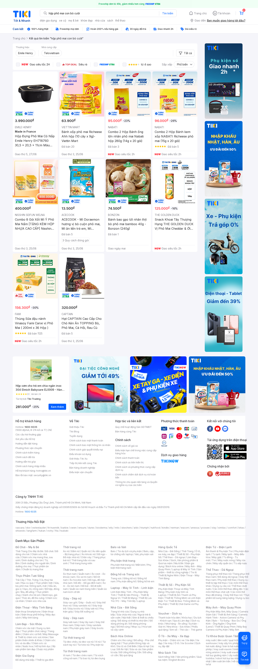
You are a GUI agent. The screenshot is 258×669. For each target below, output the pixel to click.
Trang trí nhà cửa (120, 611)
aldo (136, 527)
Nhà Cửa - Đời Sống (124, 607)
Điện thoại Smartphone (28, 611)
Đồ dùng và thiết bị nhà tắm (133, 620)
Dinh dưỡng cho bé (32, 560)
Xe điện (190, 640)
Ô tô (177, 643)
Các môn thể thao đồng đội (227, 589)
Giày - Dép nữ (72, 598)
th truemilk (53, 527)
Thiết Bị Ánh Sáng (227, 614)
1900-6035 (31, 427)
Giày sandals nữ (81, 605)
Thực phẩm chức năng (34, 631)
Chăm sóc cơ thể (32, 634)
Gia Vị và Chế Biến (127, 646)
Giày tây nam (87, 622)
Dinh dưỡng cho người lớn (35, 563)
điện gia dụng (48, 20)
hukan (42, 530)
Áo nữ (66, 551)
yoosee (205, 527)
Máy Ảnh (234, 629)
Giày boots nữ (75, 608)
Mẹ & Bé (178, 563)
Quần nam (84, 573)
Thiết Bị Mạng (129, 598)
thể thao (120, 20)
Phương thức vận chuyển (28, 448)
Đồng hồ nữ (130, 578)
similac (222, 527)
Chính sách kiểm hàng (27, 452)
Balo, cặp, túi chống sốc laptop (132, 553)
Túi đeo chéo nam (82, 655)
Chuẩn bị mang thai (32, 569)
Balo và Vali (118, 547)
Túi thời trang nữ (74, 637)
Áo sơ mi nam (84, 576)
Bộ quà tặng (126, 655)
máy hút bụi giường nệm (226, 654)
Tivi (214, 560)
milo (117, 527)
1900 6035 (30, 511)
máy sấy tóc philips (229, 643)
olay (214, 527)
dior (28, 527)
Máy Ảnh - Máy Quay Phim (223, 607)
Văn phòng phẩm (185, 656)
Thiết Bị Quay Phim (225, 626)
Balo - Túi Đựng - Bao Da (226, 620)
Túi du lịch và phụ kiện (129, 551)
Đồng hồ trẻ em (146, 581)
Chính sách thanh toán (127, 457)
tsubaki (64, 530)
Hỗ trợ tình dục (43, 646)
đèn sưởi (222, 640)
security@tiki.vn (42, 475)
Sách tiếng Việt (166, 656)
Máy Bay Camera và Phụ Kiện (226, 628)
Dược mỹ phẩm (45, 649)
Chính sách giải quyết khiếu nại (86, 449)
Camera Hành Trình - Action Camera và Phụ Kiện (226, 617)
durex (91, 527)
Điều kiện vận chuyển (80, 472)
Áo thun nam (70, 573)
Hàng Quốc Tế (167, 547)
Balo (113, 551)
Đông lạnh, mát (38, 586)
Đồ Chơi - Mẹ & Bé (27, 547)
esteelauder (39, 527)
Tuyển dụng (75, 436)
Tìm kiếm (167, 13)
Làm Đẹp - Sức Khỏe (28, 624)
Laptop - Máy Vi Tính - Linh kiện (132, 587)
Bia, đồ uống (27, 592)
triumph (145, 527)
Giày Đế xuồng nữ (84, 611)
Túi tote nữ (83, 644)
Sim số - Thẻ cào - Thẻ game (186, 629)
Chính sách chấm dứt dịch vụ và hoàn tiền (135, 476)
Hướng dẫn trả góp (25, 461)
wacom (185, 527)
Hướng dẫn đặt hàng (26, 443)
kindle (165, 527)
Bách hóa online (174, 566)
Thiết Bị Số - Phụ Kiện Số (174, 584)
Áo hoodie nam (78, 579)
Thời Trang (187, 551)
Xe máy (168, 643)
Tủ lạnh (216, 554)
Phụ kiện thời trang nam (131, 566)
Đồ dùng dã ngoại (227, 576)
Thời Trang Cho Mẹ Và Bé (29, 551)
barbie (64, 527)
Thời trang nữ (72, 547)
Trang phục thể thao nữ (218, 573)
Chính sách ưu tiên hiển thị (129, 462)
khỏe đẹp (87, 20)
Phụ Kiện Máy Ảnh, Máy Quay (222, 611)
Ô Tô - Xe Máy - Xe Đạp (173, 636)
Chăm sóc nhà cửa (36, 601)
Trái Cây (20, 579)
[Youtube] (218, 429)
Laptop (141, 601)
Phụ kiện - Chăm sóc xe (171, 640)
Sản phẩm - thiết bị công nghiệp (180, 571)
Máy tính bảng (30, 617)
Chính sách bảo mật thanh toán (86, 440)
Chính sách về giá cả (126, 445)
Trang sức (116, 578)
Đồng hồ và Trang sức (125, 574)
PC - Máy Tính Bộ (125, 601)
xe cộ (62, 20)
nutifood (155, 527)
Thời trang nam (73, 569)
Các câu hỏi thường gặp (28, 434)
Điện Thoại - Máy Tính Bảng (33, 607)
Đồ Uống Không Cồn (130, 652)
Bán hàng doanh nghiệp (82, 467)
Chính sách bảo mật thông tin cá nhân (89, 445)
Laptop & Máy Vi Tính (183, 569)
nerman (175, 527)
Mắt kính (140, 564)
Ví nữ (97, 641)
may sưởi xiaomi (223, 649)
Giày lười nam (70, 622)
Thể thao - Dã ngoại (174, 557)
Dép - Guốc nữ (87, 602)
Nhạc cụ (136, 626)
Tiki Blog (74, 431)
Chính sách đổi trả (25, 457)
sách (110, 20)
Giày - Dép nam (73, 618)
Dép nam (80, 625)
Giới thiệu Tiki (76, 427)
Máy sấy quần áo (222, 563)
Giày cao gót (70, 602)
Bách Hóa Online (122, 636)
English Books (177, 659)
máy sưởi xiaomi (230, 652)
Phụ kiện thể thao (227, 579)
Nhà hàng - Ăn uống (176, 623)
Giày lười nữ (91, 608)
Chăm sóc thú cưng (121, 640)
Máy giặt (216, 557)
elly (111, 527)
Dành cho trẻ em (32, 595)
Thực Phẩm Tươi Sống (29, 575)
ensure (82, 527)
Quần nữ (85, 551)
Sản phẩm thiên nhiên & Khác (34, 639)
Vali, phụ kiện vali (144, 554)
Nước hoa (28, 646)
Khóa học (187, 617)
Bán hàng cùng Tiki (125, 431)
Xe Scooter (187, 643)
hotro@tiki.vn (43, 470)
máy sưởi (211, 640)
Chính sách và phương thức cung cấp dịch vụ (135, 468)
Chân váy (86, 557)
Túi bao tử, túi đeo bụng (92, 658)
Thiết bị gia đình (44, 659)
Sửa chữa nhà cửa (126, 614)
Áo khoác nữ (88, 554)
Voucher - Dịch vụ (170, 613)
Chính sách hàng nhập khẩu (30, 466)
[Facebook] (210, 429)
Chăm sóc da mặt (25, 628)
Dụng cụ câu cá (221, 586)
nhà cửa (100, 20)
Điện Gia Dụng (24, 655)
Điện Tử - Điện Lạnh (219, 547)
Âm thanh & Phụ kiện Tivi (219, 551)
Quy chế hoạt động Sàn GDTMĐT (133, 427)
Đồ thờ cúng (123, 626)
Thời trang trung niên (81, 563)
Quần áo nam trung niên (83, 589)
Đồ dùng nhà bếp (24, 659)
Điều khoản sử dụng (80, 454)
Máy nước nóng (226, 560)
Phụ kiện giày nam (80, 628)
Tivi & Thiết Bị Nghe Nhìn (177, 574)
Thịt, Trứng (32, 579)
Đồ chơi (49, 551)
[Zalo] (225, 429)
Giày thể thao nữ (233, 595)
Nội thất (126, 617)
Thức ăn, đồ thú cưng (33, 598)
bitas (241, 527)
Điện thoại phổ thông (33, 614)
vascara (19, 527)
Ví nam (66, 655)
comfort (232, 527)
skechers (126, 527)
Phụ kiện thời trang (123, 560)
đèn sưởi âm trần (221, 661)
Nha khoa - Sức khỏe (178, 626)
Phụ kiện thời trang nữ (122, 564)
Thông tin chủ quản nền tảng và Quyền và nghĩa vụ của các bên (136, 483)
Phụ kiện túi (97, 644)
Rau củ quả (27, 583)
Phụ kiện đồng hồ (126, 581)
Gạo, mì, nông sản (33, 589)
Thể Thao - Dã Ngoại (220, 569)
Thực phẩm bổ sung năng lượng (228, 596)
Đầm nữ (75, 551)
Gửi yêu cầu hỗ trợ (25, 439)
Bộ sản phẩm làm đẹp (35, 648)
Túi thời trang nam (75, 651)
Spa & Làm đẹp (181, 620)
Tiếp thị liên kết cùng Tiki (83, 463)
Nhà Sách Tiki (167, 652)
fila (56, 530)
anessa (195, 527)
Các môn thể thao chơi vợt (227, 590)
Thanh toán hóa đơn (169, 617)
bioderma (101, 527)
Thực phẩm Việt (44, 583)
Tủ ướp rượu (240, 563)
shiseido (20, 530)
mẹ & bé (73, 20)
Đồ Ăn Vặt (122, 649)
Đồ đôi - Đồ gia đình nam (87, 583)
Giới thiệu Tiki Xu (78, 458)
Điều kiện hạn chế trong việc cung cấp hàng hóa (136, 452)
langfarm (32, 530)
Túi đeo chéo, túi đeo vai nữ (78, 641)
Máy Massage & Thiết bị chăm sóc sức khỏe (37, 636)
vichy (50, 530)
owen (73, 527)
